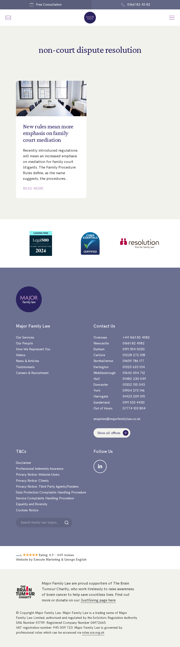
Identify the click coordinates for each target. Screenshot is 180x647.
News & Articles (27, 361)
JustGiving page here (98, 600)
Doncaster (101, 385)
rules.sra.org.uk (93, 633)
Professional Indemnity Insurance (39, 469)
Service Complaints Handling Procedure (45, 498)
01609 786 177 (133, 361)
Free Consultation (49, 5)
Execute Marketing (47, 560)
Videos (21, 355)
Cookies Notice (27, 510)
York (97, 391)
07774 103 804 (134, 408)
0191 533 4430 (134, 402)
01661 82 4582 (134, 343)
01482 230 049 (134, 379)
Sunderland (102, 402)
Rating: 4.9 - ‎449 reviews (56, 555)
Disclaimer (23, 463)
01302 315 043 (134, 385)
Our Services (25, 337)
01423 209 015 (134, 396)
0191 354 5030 (134, 349)
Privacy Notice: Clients (32, 481)
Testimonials (25, 367)
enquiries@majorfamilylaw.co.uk (117, 419)
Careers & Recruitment (32, 373)
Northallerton (103, 361)
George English (75, 560)
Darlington (101, 367)
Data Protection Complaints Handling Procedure (51, 492)
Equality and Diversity (31, 504)
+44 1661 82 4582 (136, 337)
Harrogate (101, 396)
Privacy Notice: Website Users (38, 475)
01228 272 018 (134, 355)
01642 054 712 (134, 373)
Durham (99, 349)
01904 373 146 (134, 391)
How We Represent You (33, 349)
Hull (97, 379)
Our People (24, 343)
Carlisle (99, 355)
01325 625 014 (134, 367)
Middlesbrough (105, 373)
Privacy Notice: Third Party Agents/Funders (47, 487)
